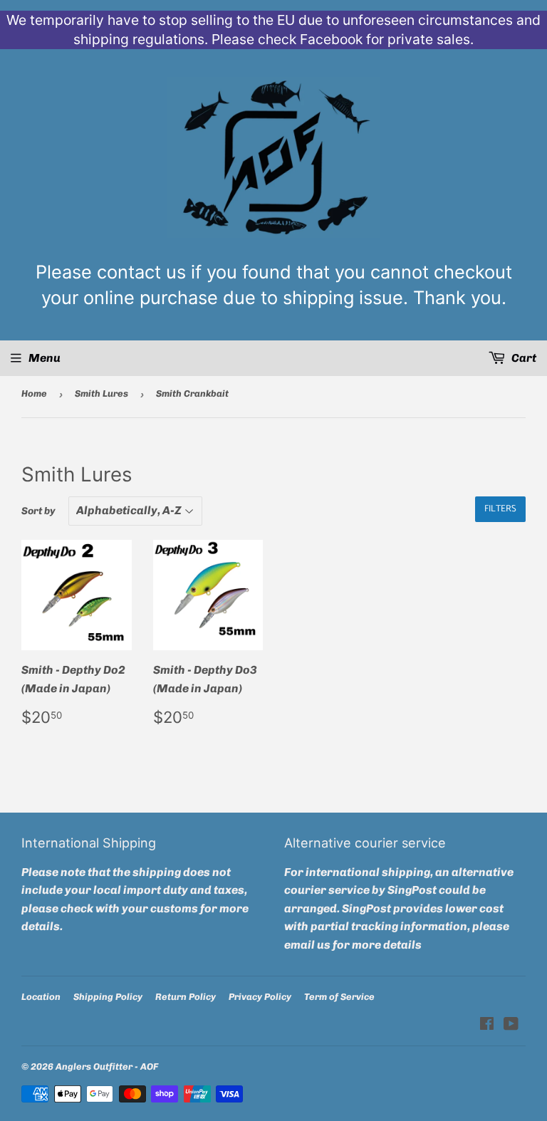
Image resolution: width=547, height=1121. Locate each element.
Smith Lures (101, 393)
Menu (44, 358)
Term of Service (339, 996)
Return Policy (185, 996)
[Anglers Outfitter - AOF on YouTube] (511, 1025)
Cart (522, 358)
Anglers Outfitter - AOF (107, 1066)
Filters (500, 508)
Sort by (38, 511)
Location (41, 996)
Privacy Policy (260, 996)
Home (34, 393)
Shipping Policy (107, 996)
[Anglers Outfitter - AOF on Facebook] (486, 1025)
